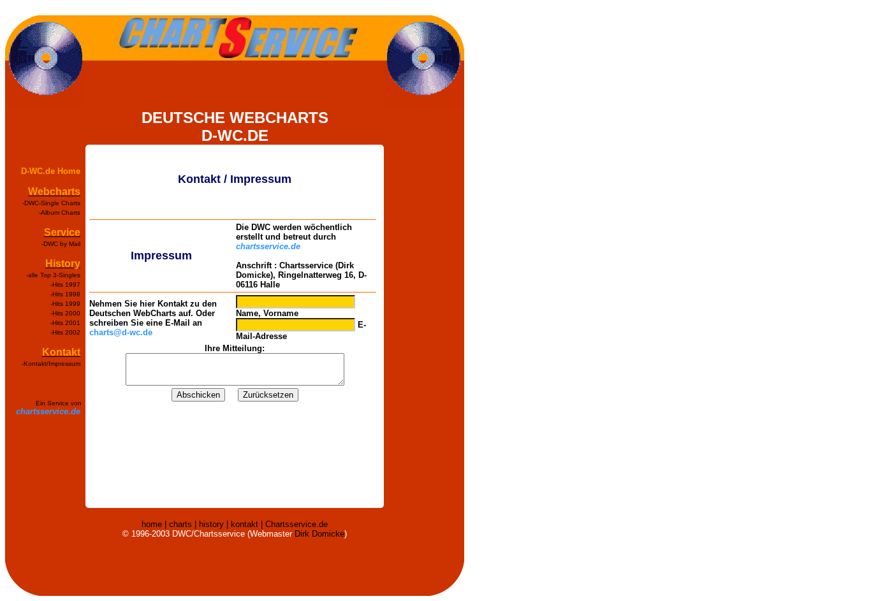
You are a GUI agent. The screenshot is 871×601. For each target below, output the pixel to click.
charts (180, 524)
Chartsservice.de (296, 524)
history (211, 524)
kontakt (244, 524)
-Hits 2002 (65, 332)
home (152, 524)
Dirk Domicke (319, 534)
